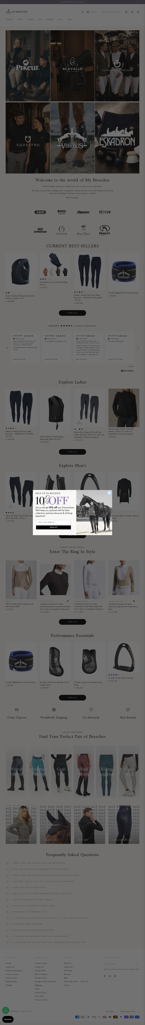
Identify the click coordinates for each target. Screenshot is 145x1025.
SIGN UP (53, 527)
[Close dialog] (109, 493)
